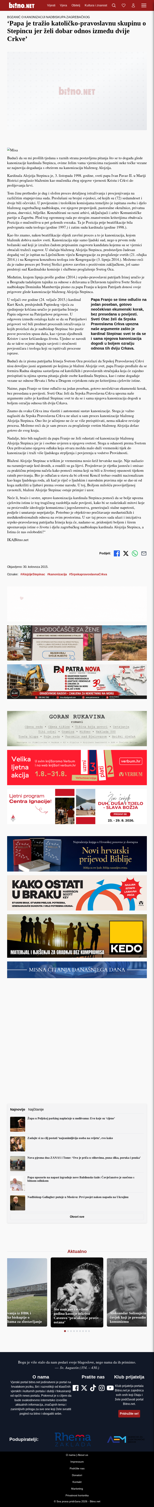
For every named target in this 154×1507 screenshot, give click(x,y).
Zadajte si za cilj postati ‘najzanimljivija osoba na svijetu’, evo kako (70, 1138)
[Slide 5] (77, 1331)
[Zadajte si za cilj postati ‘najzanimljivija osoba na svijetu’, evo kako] (17, 1143)
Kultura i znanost (96, 5)
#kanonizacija (57, 574)
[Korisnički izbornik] (133, 5)
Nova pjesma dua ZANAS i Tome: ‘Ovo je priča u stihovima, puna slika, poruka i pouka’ (84, 1157)
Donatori (77, 1475)
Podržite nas (77, 1468)
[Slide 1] (65, 1331)
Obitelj (76, 5)
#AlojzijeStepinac (32, 574)
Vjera (63, 5)
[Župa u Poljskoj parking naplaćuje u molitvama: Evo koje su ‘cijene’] (17, 1124)
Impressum (77, 1461)
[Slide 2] (68, 1331)
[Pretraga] (114, 5)
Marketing (77, 1488)
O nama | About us (77, 1454)
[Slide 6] (80, 1331)
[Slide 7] (83, 1331)
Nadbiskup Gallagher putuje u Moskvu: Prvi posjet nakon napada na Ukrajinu (77, 1197)
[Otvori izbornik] (144, 5)
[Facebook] (76, 1388)
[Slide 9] (89, 1331)
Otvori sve (77, 1216)
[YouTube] (110, 1388)
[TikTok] (93, 1388)
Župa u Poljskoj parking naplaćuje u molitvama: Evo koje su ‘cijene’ (71, 1118)
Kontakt (77, 1481)
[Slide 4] (74, 1331)
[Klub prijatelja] (124, 5)
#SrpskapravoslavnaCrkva (88, 574)
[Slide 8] (86, 1331)
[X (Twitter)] (84, 1388)
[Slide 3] (71, 1331)
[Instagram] (102, 1388)
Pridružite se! (129, 1413)
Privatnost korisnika (77, 1495)
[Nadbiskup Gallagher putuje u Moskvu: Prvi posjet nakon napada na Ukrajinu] (17, 1202)
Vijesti (51, 5)
